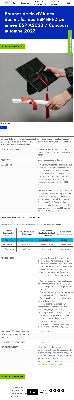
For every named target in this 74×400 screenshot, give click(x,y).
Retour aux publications (12, 46)
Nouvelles (24, 3)
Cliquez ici (42, 331)
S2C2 (68, 3)
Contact (32, 392)
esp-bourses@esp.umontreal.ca (51, 364)
